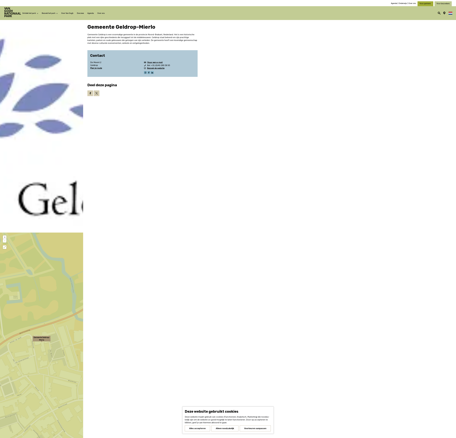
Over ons (412, 3)
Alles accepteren (197, 428)
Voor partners (425, 3)
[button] (41, 340)
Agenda (394, 3)
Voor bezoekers (443, 3)
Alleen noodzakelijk (225, 428)
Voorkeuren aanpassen (255, 428)
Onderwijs (402, 3)
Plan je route (96, 68)
